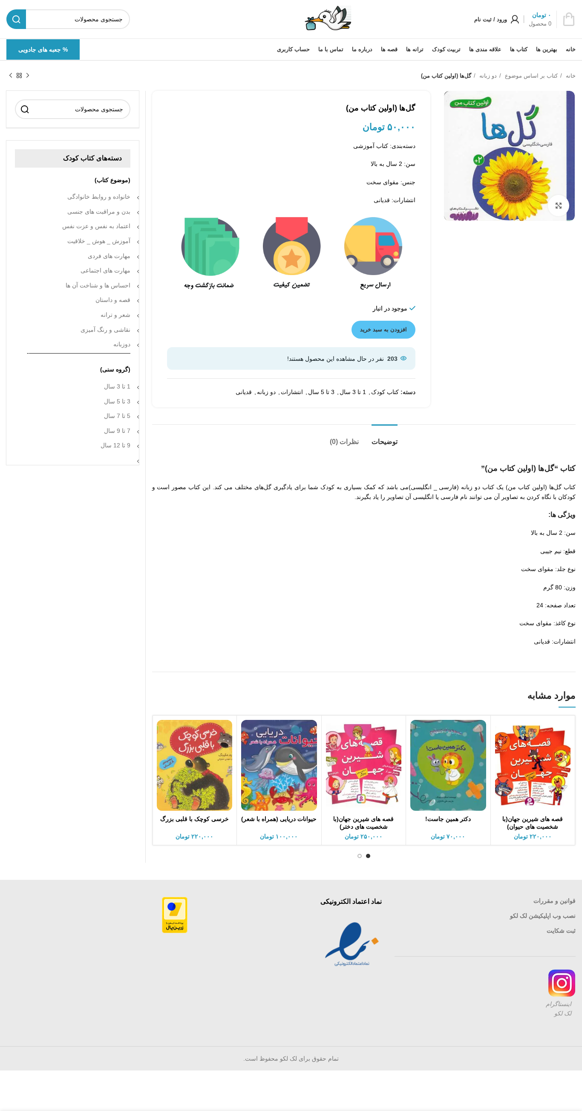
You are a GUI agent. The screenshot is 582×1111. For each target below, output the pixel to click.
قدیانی (244, 392)
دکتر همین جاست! (448, 818)
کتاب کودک (385, 392)
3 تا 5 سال (321, 392)
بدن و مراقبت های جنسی (98, 211)
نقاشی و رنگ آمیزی (105, 329)
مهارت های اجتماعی (105, 270)
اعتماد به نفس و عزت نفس (96, 226)
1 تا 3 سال (353, 392)
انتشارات (292, 392)
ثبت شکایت (561, 930)
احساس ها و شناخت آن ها (98, 285)
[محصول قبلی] (27, 76)
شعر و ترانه (115, 314)
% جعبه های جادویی (43, 49)
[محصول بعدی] (10, 76)
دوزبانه (121, 344)
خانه (570, 76)
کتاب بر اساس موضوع (530, 76)
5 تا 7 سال (117, 415)
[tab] (385, 437)
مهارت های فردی (109, 255)
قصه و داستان (112, 299)
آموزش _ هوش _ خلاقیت (98, 241)
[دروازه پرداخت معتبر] (174, 914)
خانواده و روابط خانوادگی (98, 196)
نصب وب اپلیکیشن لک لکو (543, 915)
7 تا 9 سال (117, 430)
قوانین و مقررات (554, 900)
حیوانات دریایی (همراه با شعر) (279, 818)
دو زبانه (487, 76)
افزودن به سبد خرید (383, 329)
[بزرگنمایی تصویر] (558, 205)
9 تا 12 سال (115, 445)
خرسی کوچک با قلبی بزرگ (194, 818)
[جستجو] (25, 109)
